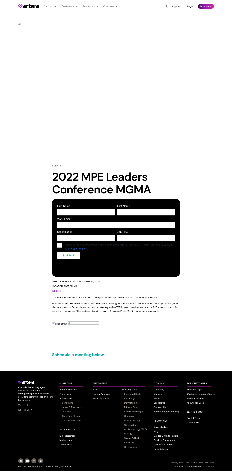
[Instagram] (33, 460)
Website (56, 291)
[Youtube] (27, 460)
